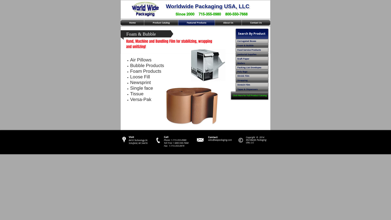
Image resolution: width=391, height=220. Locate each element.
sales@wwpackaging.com (220, 139)
